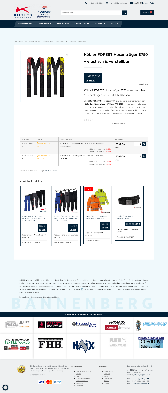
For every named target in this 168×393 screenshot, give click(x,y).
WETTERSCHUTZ (63, 23)
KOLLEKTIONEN (45, 23)
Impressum (79, 383)
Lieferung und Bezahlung (84, 371)
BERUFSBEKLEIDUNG (25, 23)
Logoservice (108, 378)
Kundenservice (108, 371)
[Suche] (124, 12)
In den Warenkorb (144, 144)
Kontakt (78, 374)
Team (106, 376)
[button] (67, 55)
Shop (21, 42)
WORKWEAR (100, 23)
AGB (77, 376)
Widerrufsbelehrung (82, 381)
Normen (106, 381)
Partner (106, 383)
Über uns (107, 374)
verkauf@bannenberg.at (142, 383)
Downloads (79, 385)
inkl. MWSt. (137, 3)
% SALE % (114, 23)
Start (15, 42)
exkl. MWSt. (149, 3)
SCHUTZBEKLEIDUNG (81, 23)
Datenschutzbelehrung (83, 378)
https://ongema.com (142, 375)
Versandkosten (51, 170)
